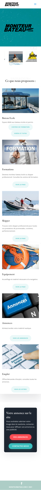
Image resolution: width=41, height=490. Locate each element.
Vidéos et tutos (20, 133)
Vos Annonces (20, 437)
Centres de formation (21, 127)
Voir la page (21, 185)
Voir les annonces (20, 338)
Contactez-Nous (20, 446)
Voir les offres (20, 389)
